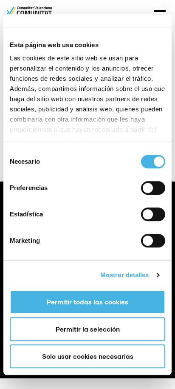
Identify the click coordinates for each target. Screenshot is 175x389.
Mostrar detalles (124, 274)
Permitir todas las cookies (87, 302)
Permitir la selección (88, 329)
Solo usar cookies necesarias (87, 356)
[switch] (153, 188)
